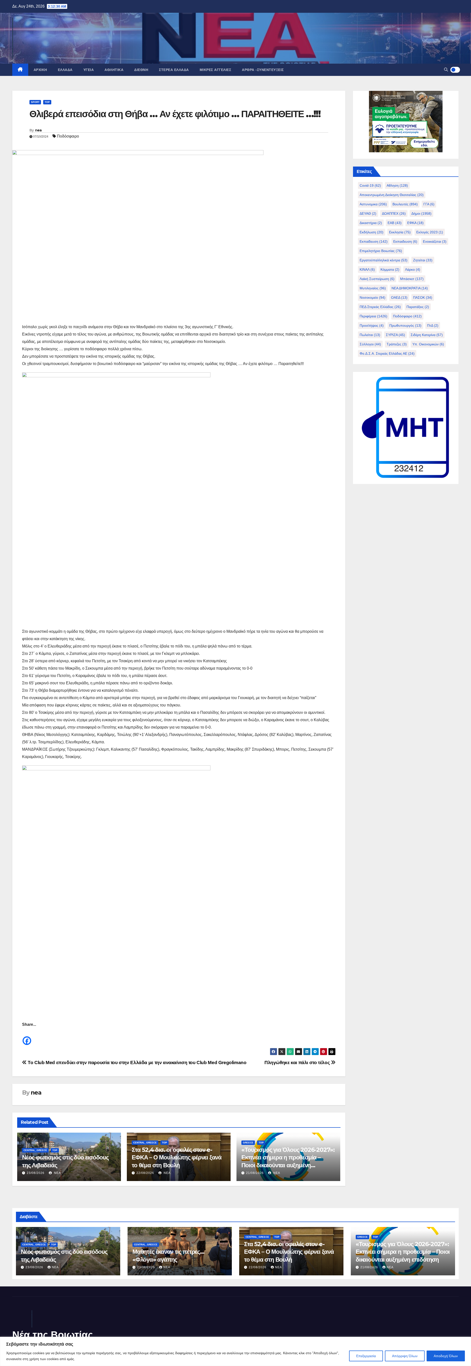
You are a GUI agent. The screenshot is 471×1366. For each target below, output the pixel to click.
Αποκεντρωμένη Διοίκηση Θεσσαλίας (392, 195)
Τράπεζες (397, 344)
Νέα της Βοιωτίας (52, 1335)
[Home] (20, 70)
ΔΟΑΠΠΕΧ (394, 213)
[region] (235, 1351)
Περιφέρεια (373, 316)
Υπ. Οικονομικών (428, 344)
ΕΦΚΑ (415, 223)
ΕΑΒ (395, 223)
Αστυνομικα (373, 204)
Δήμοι (421, 213)
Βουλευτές (405, 204)
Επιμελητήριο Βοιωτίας (381, 251)
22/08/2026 (145, 1173)
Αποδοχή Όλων (446, 1356)
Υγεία (88, 70)
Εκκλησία (400, 232)
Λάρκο (412, 269)
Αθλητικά (114, 70)
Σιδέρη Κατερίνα (427, 335)
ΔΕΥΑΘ (368, 213)
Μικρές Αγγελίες (215, 70)
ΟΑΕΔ (399, 297)
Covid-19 (370, 185)
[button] (446, 70)
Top (47, 102)
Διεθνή (141, 70)
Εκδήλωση (371, 232)
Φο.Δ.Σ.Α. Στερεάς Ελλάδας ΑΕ (387, 353)
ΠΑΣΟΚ (422, 297)
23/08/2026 (35, 1173)
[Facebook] (27, 1037)
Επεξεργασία (366, 1356)
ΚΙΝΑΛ (367, 269)
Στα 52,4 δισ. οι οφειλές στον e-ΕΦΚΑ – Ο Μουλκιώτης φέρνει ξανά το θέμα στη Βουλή (177, 1157)
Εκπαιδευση (405, 241)
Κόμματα (389, 269)
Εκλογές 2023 (429, 232)
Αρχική (40, 70)
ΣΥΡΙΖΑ (395, 335)
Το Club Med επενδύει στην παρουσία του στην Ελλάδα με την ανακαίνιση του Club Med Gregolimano (137, 1062)
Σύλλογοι (370, 344)
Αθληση (397, 185)
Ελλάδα (65, 70)
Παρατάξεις (417, 307)
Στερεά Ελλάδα (174, 70)
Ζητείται (422, 260)
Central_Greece (35, 1150)
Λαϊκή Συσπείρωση (377, 279)
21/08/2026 (255, 1173)
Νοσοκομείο (372, 297)
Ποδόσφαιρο (68, 136)
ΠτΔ (432, 325)
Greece (248, 1142)
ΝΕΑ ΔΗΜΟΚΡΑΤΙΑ (410, 288)
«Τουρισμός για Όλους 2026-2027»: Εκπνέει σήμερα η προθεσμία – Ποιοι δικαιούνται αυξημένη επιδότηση (403, 1251)
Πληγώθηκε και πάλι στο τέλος (297, 1062)
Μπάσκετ (412, 279)
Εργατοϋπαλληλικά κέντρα (383, 260)
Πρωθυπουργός (405, 325)
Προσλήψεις (372, 325)
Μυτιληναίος (373, 288)
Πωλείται (370, 335)
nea (38, 130)
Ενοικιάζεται (434, 241)
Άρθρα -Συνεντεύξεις (263, 70)
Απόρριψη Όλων (405, 1356)
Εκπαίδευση (374, 241)
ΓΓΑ (428, 204)
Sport (35, 102)
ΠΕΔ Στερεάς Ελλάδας (380, 307)
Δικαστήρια (371, 223)
